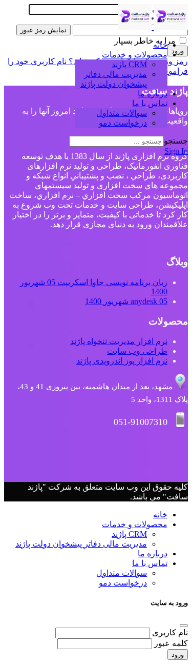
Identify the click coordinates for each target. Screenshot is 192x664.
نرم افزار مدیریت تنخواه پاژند (118, 341)
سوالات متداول (121, 113)
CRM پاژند (129, 64)
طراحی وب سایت (137, 351)
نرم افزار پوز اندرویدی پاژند (121, 360)
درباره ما (152, 93)
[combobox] (116, 141)
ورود (178, 654)
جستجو (176, 140)
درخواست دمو (123, 122)
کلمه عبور (171, 643)
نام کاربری (170, 632)
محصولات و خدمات (134, 54)
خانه (160, 45)
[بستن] (184, 625)
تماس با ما (149, 103)
